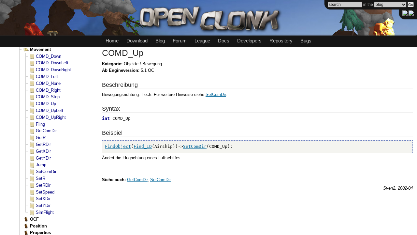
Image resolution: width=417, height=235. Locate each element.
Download (137, 40)
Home (112, 40)
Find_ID (143, 146)
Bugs (305, 40)
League (202, 40)
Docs (223, 40)
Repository (281, 40)
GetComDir (137, 179)
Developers (249, 40)
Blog (160, 40)
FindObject (118, 146)
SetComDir (216, 94)
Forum (180, 40)
